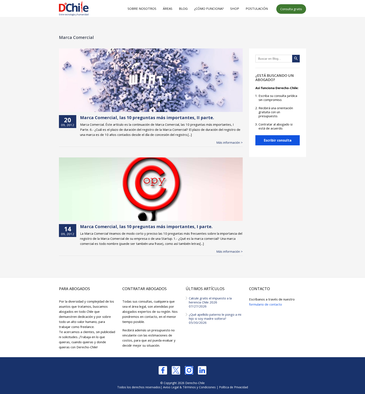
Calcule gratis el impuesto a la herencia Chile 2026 (210, 302)
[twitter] (176, 370)
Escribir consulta (277, 140)
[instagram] (189, 370)
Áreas (167, 8)
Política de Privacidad (233, 387)
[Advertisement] (181, 25)
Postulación (257, 8)
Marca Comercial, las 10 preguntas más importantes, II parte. (147, 117)
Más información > (229, 143)
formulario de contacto (265, 304)
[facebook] (163, 370)
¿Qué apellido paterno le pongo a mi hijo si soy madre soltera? (215, 318)
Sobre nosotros (142, 8)
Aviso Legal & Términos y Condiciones (189, 387)
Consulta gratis (291, 9)
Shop (234, 8)
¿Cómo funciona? (209, 8)
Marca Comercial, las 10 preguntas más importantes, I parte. (146, 226)
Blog (183, 8)
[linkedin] (202, 370)
